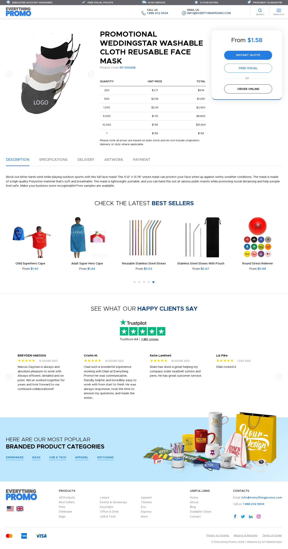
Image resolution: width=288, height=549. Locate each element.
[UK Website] (19, 510)
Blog (193, 507)
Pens (62, 507)
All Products (67, 497)
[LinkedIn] (251, 516)
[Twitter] (243, 516)
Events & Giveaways (113, 502)
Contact (195, 516)
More (144, 516)
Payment (141, 160)
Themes (146, 502)
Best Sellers (67, 502)
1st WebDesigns (272, 542)
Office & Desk (109, 511)
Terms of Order (272, 535)
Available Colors (200, 511)
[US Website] (10, 510)
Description (17, 160)
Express (146, 511)
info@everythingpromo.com (209, 12)
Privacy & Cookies (217, 535)
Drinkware (15, 457)
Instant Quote (248, 55)
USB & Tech (57, 457)
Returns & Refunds (245, 535)
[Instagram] (259, 516)
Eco (143, 507)
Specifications (53, 160)
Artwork (113, 160)
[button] (9, 74)
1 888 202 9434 (157, 12)
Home (194, 497)
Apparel (81, 457)
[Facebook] (235, 516)
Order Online (248, 89)
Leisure (105, 497)
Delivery (85, 160)
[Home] (18, 11)
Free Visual (248, 68)
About (194, 502)
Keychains (105, 457)
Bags (36, 457)
